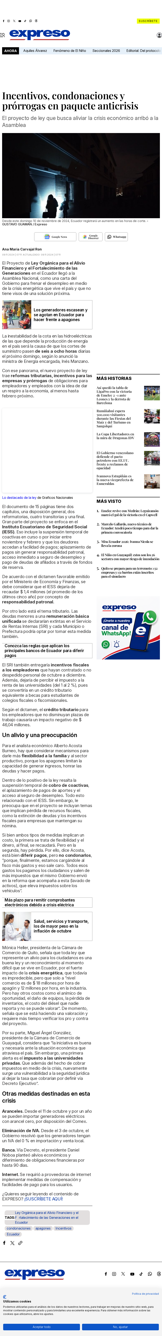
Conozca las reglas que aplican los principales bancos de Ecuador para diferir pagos (44, 650)
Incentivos (63, 1228)
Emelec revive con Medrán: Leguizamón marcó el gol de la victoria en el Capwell (129, 513)
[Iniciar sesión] (159, 35)
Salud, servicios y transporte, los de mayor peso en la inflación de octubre (61, 926)
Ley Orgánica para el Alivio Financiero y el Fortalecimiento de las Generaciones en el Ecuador (46, 1217)
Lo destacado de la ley (19, 497)
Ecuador (13, 1234)
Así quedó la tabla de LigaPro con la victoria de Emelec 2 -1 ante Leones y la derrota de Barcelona (114, 395)
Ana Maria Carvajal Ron (22, 249)
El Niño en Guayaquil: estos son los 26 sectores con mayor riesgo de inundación (130, 557)
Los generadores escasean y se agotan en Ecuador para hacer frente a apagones (61, 315)
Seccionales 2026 (106, 50)
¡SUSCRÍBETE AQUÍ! (43, 1198)
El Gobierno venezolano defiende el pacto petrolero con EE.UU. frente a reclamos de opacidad (115, 460)
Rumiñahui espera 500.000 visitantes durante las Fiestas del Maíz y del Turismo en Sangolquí (114, 418)
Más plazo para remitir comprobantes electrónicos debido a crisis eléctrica (40, 902)
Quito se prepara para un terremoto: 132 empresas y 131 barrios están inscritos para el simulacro (129, 572)
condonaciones (19, 1228)
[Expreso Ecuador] (35, 1278)
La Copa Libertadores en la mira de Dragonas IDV (115, 436)
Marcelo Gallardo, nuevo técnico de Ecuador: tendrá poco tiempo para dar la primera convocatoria (129, 528)
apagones (43, 1228)
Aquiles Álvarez (35, 50)
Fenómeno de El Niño (69, 50)
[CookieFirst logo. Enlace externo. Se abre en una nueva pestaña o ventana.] (4, 1297)
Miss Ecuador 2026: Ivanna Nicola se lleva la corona (127, 543)
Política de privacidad (145, 1293)
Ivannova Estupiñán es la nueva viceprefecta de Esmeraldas (115, 480)
